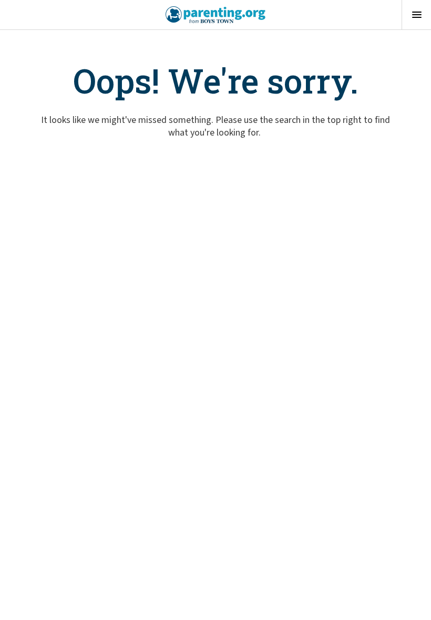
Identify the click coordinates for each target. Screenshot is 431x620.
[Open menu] (416, 14)
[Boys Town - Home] (216, 14)
